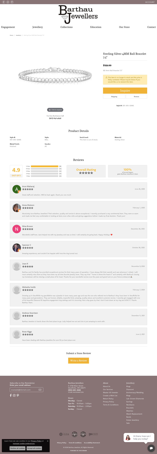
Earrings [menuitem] (129, 402)
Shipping (114, 96)
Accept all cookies (34, 448)
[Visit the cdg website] (75, 434)
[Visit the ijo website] (93, 434)
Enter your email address (20, 385)
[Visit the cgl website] (83, 434)
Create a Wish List (110, 395)
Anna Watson (28, 205)
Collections (66, 27)
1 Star (28, 176)
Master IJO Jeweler (110, 392)
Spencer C (26, 245)
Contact (151, 27)
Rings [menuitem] (128, 386)
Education (95, 27)
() (60, 166)
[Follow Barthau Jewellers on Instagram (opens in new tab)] (7, 2)
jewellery (18, 35)
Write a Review (78, 360)
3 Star (28, 171)
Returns (136, 96)
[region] (55, 76)
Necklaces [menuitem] (130, 405)
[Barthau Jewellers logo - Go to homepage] (78, 14)
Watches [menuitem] (129, 411)
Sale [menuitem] (128, 423)
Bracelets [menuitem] (130, 408)
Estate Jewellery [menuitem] (132, 420)
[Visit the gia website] (64, 434)
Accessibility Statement (92, 443)
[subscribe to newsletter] (40, 389)
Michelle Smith (29, 287)
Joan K (25, 263)
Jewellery (38, 27)
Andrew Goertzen (30, 313)
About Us (106, 386)
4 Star (28, 169)
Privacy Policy (108, 402)
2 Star (28, 173)
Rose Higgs (27, 331)
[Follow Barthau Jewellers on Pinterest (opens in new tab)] (12, 2)
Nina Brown (27, 226)
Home (11, 35)
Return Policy (108, 399)
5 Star (28, 166)
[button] (150, 2)
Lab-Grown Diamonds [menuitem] (135, 399)
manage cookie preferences (24, 443)
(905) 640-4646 (55, 118)
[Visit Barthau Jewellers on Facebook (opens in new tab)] (3, 2)
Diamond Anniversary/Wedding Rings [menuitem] (134, 392)
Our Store (124, 27)
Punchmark (83, 450)
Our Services (108, 389)
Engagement (8, 27)
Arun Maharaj (28, 186)
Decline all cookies (17, 448)
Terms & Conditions (110, 405)
